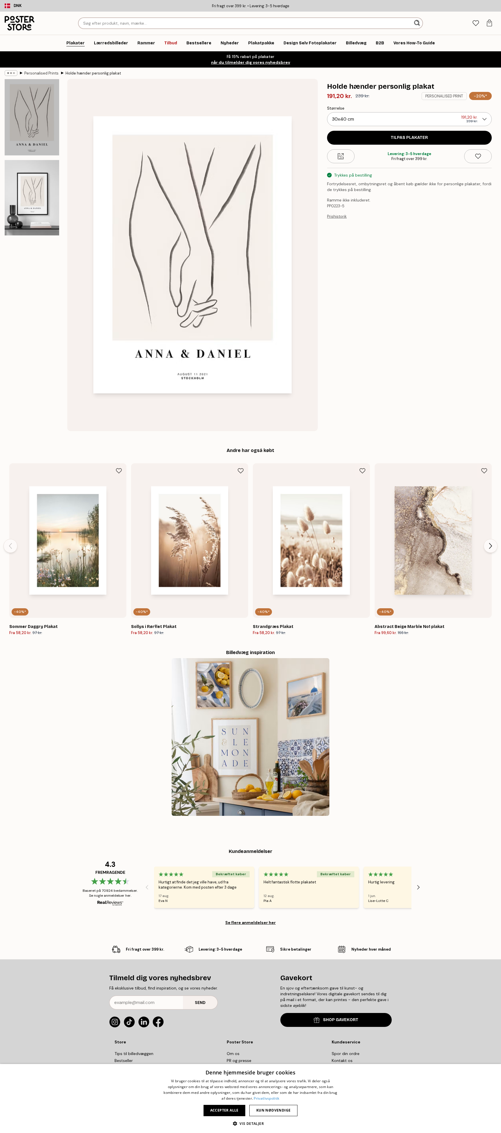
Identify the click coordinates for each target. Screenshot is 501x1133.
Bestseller (124, 1060)
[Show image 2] (32, 197)
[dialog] (250, 1098)
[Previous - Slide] (10, 546)
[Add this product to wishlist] (478, 156)
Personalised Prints (41, 73)
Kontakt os (342, 1060)
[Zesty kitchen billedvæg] (250, 737)
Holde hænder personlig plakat (93, 73)
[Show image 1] (32, 117)
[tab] (475, 23)
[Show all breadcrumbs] (11, 73)
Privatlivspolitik (266, 1098)
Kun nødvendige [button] (273, 1110)
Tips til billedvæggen (134, 1053)
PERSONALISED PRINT (444, 96)
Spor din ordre (346, 1053)
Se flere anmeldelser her (250, 922)
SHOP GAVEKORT (340, 1019)
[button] (250, 1123)
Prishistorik (337, 216)
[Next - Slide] (491, 546)
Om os (233, 1053)
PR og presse (239, 1060)
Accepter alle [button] (224, 1110)
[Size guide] (341, 156)
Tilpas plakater (409, 137)
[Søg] (417, 23)
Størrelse (335, 108)
